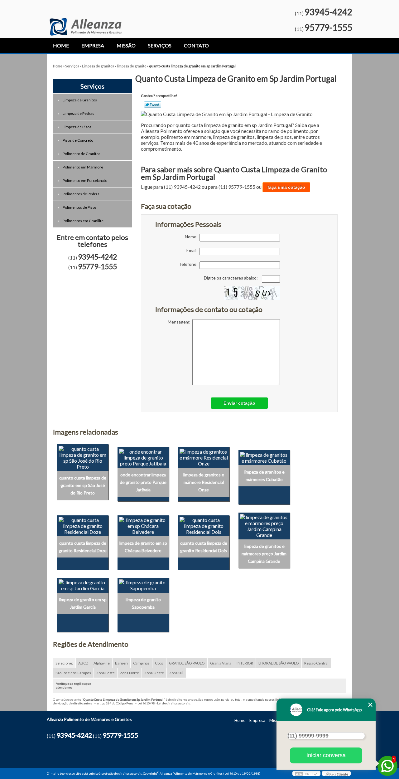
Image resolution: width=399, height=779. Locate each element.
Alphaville (102, 663)
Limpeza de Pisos (77, 126)
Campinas (141, 663)
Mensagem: (180, 321)
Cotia (159, 663)
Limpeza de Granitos (80, 100)
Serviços (159, 45)
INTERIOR (245, 663)
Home (61, 45)
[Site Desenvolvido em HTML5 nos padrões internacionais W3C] (306, 773)
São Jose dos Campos (73, 672)
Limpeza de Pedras (78, 113)
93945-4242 (328, 12)
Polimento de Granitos (81, 153)
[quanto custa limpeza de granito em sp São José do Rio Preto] (82, 457)
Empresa (92, 45)
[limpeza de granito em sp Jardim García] (82, 584)
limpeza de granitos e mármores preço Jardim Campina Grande (264, 553)
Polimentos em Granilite (83, 220)
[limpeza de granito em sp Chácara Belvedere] (143, 525)
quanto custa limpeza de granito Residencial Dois (203, 546)
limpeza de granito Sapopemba (143, 603)
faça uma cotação (286, 187)
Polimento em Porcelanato (85, 180)
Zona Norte (129, 672)
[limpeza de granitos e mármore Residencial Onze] (203, 457)
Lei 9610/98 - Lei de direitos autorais (163, 703)
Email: (193, 250)
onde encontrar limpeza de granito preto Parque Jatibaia (143, 482)
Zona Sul (176, 672)
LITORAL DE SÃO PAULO (278, 663)
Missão (126, 45)
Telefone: (189, 264)
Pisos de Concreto (78, 140)
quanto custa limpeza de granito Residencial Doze (83, 546)
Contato (196, 45)
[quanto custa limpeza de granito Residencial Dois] (203, 525)
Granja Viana (220, 663)
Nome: (192, 236)
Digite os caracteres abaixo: (231, 277)
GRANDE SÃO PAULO (187, 663)
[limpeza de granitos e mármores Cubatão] (264, 457)
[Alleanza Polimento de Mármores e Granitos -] (85, 18)
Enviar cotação (239, 403)
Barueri (121, 663)
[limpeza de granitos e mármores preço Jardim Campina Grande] (264, 525)
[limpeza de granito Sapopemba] (143, 584)
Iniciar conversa (326, 755)
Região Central (316, 663)
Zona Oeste (154, 672)
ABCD (83, 663)
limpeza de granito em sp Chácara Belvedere (143, 546)
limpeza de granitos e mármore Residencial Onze (203, 482)
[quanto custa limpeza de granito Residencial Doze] (82, 525)
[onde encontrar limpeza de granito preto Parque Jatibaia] (143, 457)
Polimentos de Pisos (80, 207)
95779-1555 (328, 27)
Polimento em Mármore (83, 167)
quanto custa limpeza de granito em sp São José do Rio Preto (82, 485)
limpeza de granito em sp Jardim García (83, 603)
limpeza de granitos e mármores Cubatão (264, 475)
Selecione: (64, 663)
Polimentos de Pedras (81, 194)
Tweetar (152, 104)
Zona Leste (105, 672)
